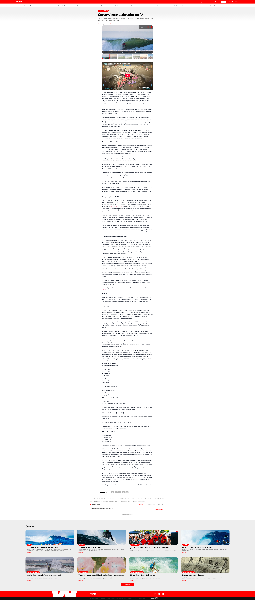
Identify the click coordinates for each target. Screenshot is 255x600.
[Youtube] (159, 594)
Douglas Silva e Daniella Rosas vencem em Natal (44, 575)
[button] (112, 492)
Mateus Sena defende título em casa (143, 575)
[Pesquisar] (215, 1)
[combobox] (209, 2)
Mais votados (141, 504)
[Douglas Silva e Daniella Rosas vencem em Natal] (50, 569)
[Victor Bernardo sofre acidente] (101, 542)
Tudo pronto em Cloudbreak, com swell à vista (43, 547)
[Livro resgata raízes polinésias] (205, 569)
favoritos (123, 1)
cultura (150, 1)
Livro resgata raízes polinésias (193, 575)
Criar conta (230, 1)
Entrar (236, 1)
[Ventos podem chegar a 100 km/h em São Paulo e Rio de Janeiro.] (101, 569)
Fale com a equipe (159, 509)
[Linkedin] (163, 594)
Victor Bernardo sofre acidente (89, 547)
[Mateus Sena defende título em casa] (153, 569)
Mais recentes (151, 504)
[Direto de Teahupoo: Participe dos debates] (205, 542)
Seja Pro (223, 1)
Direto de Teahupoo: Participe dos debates (197, 547)
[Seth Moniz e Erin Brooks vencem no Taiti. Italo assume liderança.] (153, 542)
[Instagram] (155, 594)
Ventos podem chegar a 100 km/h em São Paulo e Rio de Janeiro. (101, 575)
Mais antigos (161, 504)
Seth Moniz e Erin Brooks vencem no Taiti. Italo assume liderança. (149, 548)
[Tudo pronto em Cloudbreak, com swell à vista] (50, 542)
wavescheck (137, 1)
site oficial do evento (116, 206)
